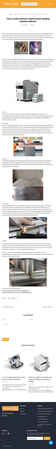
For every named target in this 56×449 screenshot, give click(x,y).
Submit (6, 339)
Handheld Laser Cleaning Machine (45, 411)
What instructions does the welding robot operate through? (47, 307)
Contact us (22, 411)
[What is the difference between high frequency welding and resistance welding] (41, 362)
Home (10, 14)
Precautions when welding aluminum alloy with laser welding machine (9, 307)
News (15, 14)
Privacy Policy (23, 413)
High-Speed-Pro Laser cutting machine (44, 425)
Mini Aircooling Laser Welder (44, 413)
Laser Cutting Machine (43, 421)
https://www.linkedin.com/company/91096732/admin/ (17, 292)
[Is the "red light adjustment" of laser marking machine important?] (14, 362)
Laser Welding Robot (42, 416)
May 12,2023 (5, 381)
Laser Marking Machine (43, 419)
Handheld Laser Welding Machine (45, 408)
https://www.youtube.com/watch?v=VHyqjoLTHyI (15, 290)
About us (22, 408)
